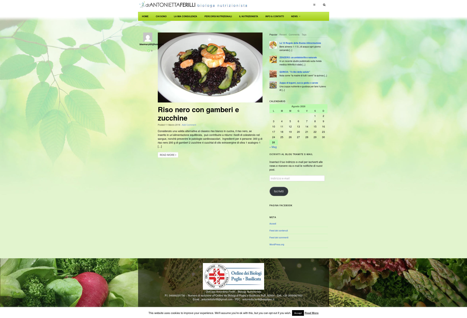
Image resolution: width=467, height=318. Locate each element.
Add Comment (189, 124)
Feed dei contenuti (278, 230)
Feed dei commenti (278, 237)
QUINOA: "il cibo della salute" (294, 71)
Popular (273, 34)
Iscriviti (279, 191)
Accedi (272, 223)
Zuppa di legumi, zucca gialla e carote (298, 82)
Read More (167, 155)
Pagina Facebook (280, 205)
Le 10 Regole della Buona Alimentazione (300, 43)
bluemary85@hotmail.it (146, 44)
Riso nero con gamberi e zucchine (198, 113)
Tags (304, 34)
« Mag (273, 147)
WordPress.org (276, 244)
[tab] (273, 35)
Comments (294, 34)
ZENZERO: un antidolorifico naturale (298, 57)
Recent (283, 34)
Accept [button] (298, 313)
